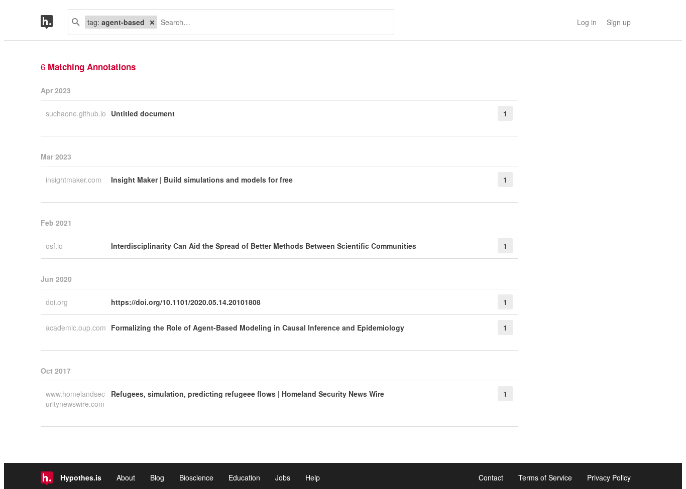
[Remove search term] (152, 22)
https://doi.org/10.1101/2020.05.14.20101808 (186, 302)
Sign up (619, 22)
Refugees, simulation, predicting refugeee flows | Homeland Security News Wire (247, 394)
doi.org (58, 302)
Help (312, 477)
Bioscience (196, 477)
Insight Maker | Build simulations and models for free (202, 180)
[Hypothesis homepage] (54, 22)
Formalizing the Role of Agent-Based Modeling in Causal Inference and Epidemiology (257, 327)
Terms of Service (545, 477)
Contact (491, 477)
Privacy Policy (609, 477)
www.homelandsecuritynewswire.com (75, 399)
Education (244, 477)
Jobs (282, 477)
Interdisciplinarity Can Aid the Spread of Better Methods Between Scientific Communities (263, 246)
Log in (587, 22)
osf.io (55, 246)
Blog (157, 477)
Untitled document (143, 113)
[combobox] (271, 22)
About (126, 477)
